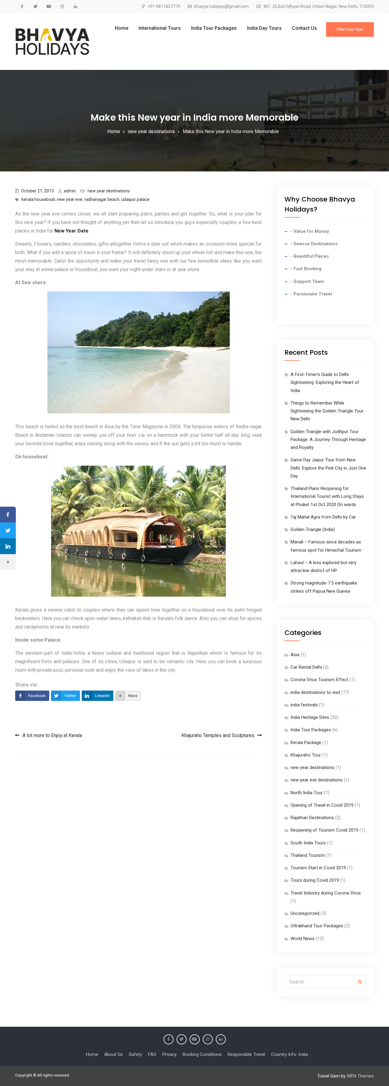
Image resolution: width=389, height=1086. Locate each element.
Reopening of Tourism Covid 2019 (324, 830)
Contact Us (304, 28)
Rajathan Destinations (312, 817)
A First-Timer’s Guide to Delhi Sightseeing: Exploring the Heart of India (325, 382)
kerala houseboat (38, 199)
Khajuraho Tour (306, 755)
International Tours (160, 28)
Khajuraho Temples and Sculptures (217, 735)
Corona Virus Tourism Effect (319, 679)
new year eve (69, 199)
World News (303, 938)
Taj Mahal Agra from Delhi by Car (323, 517)
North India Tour (307, 792)
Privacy (169, 1054)
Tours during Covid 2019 (315, 880)
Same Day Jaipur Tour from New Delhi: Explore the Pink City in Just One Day (328, 468)
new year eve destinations (317, 780)
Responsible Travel (246, 1054)
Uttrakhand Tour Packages (317, 926)
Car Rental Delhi (306, 667)
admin (70, 190)
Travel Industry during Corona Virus (326, 893)
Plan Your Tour (350, 29)
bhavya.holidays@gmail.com (221, 6)
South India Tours (308, 843)
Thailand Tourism (308, 855)
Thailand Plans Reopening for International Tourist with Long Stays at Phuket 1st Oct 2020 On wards (327, 496)
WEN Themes (360, 1076)
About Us (113, 1054)
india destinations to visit (315, 692)
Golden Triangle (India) (313, 529)
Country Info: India (289, 1054)
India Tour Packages (214, 28)
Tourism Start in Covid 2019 (318, 868)
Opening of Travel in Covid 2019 (322, 805)
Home (121, 28)
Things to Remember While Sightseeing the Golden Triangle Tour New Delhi (327, 411)
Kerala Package (306, 742)
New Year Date (71, 231)
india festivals (304, 705)
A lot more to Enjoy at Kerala (52, 735)
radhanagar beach (101, 199)
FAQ (152, 1054)
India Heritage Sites (310, 717)
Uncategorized (305, 913)
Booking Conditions (202, 1054)
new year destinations (109, 190)
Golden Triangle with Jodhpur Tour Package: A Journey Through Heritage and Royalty (328, 439)
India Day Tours (264, 28)
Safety (135, 1054)
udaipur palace (135, 199)
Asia (295, 654)
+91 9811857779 (164, 6)
